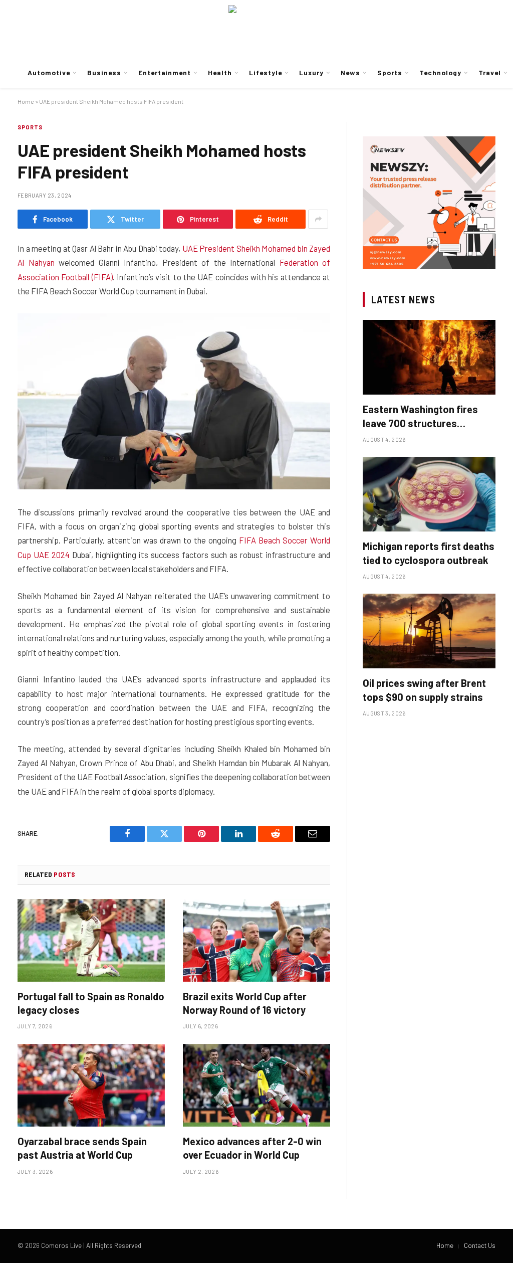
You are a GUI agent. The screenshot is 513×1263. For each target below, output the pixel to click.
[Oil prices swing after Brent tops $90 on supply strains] (429, 631)
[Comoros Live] (256, 29)
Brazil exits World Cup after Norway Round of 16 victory (245, 1003)
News (350, 72)
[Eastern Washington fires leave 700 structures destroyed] (429, 357)
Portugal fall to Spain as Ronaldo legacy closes (91, 1003)
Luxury (311, 72)
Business (104, 72)
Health (220, 72)
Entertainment (164, 72)
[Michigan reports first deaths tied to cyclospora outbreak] (429, 494)
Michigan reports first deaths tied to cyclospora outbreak (428, 553)
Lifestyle (265, 72)
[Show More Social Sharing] (318, 219)
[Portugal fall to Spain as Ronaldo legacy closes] (91, 940)
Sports (389, 72)
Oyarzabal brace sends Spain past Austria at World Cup (82, 1148)
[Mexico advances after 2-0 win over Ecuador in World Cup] (256, 1085)
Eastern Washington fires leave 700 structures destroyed (420, 416)
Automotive (49, 72)
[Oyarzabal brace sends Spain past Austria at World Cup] (91, 1085)
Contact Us (479, 1245)
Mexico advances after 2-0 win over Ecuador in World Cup (252, 1148)
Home (26, 101)
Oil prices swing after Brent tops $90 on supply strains (424, 689)
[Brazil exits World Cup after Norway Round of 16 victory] (256, 940)
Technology (440, 72)
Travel (489, 72)
